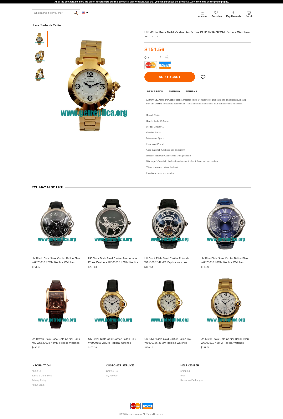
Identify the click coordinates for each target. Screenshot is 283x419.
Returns (191, 91)
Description (155, 91)
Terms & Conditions (42, 375)
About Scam (38, 385)
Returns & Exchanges (191, 380)
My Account (112, 375)
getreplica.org (134, 414)
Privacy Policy (39, 380)
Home (35, 25)
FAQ (182, 375)
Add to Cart (169, 77)
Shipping (174, 91)
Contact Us (112, 371)
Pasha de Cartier (51, 25)
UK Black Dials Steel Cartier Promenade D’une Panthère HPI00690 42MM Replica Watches (113, 262)
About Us (36, 371)
